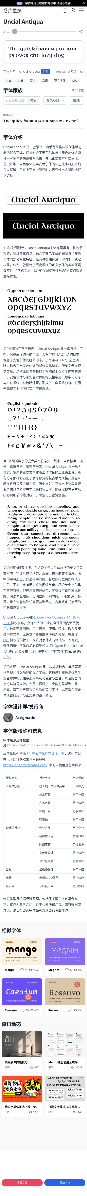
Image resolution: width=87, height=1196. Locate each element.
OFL (6, 640)
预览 (33, 101)
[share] (81, 31)
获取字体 (65, 1182)
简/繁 (76, 100)
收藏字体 (22, 1182)
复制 (45, 71)
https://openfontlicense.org (24, 765)
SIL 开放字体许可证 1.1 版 (46, 753)
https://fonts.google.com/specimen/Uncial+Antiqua (46, 745)
